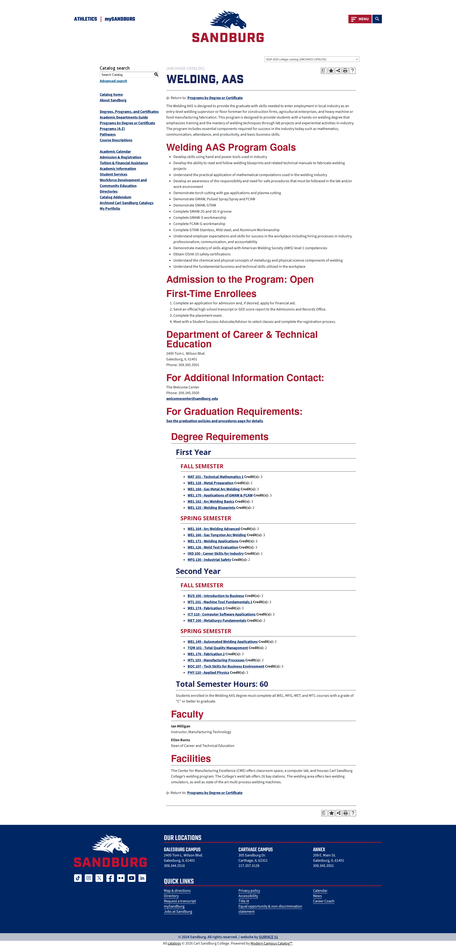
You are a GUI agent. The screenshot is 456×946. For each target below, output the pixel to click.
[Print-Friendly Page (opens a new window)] (345, 71)
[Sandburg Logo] (228, 26)
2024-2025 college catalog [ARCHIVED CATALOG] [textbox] (296, 59)
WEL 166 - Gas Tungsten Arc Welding (217, 535)
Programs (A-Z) (112, 128)
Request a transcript (180, 901)
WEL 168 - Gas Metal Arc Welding (214, 489)
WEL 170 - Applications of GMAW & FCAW (220, 495)
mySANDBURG (120, 19)
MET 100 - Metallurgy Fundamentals (217, 620)
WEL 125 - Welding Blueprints (211, 507)
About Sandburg (113, 100)
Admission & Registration (120, 157)
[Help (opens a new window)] (352, 71)
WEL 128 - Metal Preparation (210, 483)
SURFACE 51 (268, 937)
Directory (171, 895)
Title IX (243, 901)
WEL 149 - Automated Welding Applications (223, 641)
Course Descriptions (116, 140)
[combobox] (312, 59)
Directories (109, 191)
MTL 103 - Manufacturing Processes (216, 660)
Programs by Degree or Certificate (127, 123)
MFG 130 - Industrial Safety (209, 559)
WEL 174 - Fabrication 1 (206, 608)
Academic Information (118, 168)
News (317, 895)
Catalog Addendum (115, 197)
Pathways (108, 134)
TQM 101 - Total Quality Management (218, 647)
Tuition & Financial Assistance (124, 163)
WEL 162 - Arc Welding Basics (211, 501)
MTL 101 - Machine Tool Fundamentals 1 (220, 602)
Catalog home (111, 94)
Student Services (113, 174)
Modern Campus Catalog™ (271, 943)
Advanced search (113, 81)
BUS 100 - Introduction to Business (216, 595)
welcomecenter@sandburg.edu (192, 398)
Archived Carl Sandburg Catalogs (126, 202)
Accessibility (248, 895)
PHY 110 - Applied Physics (208, 672)
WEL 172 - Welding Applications (213, 541)
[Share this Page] (338, 71)
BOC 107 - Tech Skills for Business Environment (226, 666)
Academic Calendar (115, 151)
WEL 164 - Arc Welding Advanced (214, 528)
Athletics (85, 19)
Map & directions (177, 890)
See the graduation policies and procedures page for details (214, 421)
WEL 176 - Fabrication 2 (206, 654)
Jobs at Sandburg (178, 911)
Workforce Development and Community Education (123, 182)
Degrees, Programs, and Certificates (129, 111)
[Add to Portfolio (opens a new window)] (331, 71)
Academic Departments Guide (124, 117)
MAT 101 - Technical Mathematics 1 (215, 476)
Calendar (320, 890)
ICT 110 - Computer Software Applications (222, 614)
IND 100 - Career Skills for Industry (216, 553)
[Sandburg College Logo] (110, 850)
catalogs (174, 943)
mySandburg (174, 906)
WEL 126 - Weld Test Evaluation (213, 547)
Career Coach (323, 901)
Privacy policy (249, 890)
